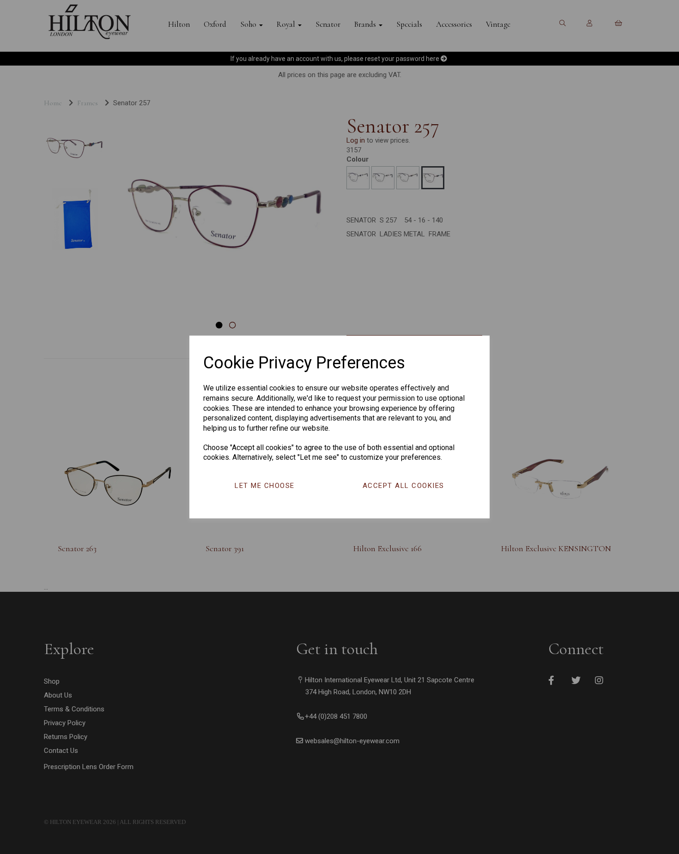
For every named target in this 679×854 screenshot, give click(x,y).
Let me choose (265, 485)
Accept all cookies (403, 485)
